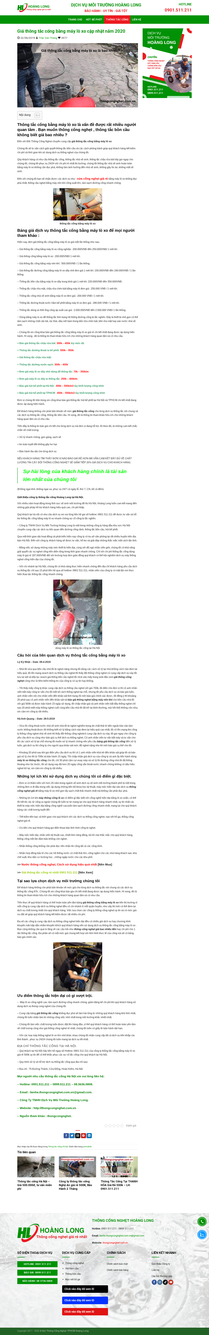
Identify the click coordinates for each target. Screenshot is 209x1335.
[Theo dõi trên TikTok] (165, 1282)
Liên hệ (136, 19)
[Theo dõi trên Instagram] (159, 1282)
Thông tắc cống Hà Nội (58, 1146)
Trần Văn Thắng (48, 38)
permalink (87, 1146)
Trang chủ (75, 19)
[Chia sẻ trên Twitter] (72, 1135)
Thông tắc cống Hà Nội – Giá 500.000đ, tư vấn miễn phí (34, 1185)
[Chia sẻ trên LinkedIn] (89, 1135)
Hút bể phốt (94, 19)
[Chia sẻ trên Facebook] (66, 1135)
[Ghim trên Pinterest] (83, 1135)
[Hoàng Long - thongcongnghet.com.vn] (34, 7)
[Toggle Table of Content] (35, 115)
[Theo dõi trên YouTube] (170, 1282)
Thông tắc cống (117, 19)
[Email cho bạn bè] (77, 1135)
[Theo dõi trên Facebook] (154, 1282)
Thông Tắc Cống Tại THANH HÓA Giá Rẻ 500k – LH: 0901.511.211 (119, 1185)
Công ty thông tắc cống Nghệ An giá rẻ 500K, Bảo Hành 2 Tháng (75, 1185)
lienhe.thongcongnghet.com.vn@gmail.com (121, 1235)
